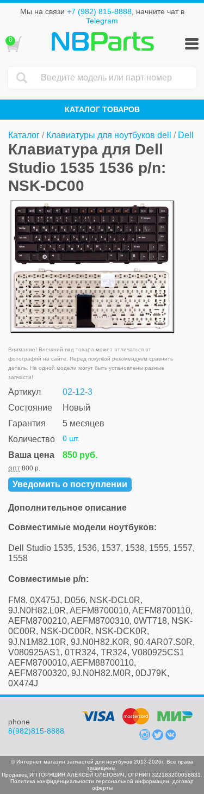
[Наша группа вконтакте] (170, 737)
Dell (186, 135)
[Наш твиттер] (158, 737)
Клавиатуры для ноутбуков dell (108, 135)
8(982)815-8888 (36, 731)
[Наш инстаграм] (145, 737)
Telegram (102, 20)
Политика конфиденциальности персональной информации (89, 781)
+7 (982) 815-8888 (99, 11)
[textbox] (115, 78)
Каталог (24, 135)
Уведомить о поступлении (70, 484)
